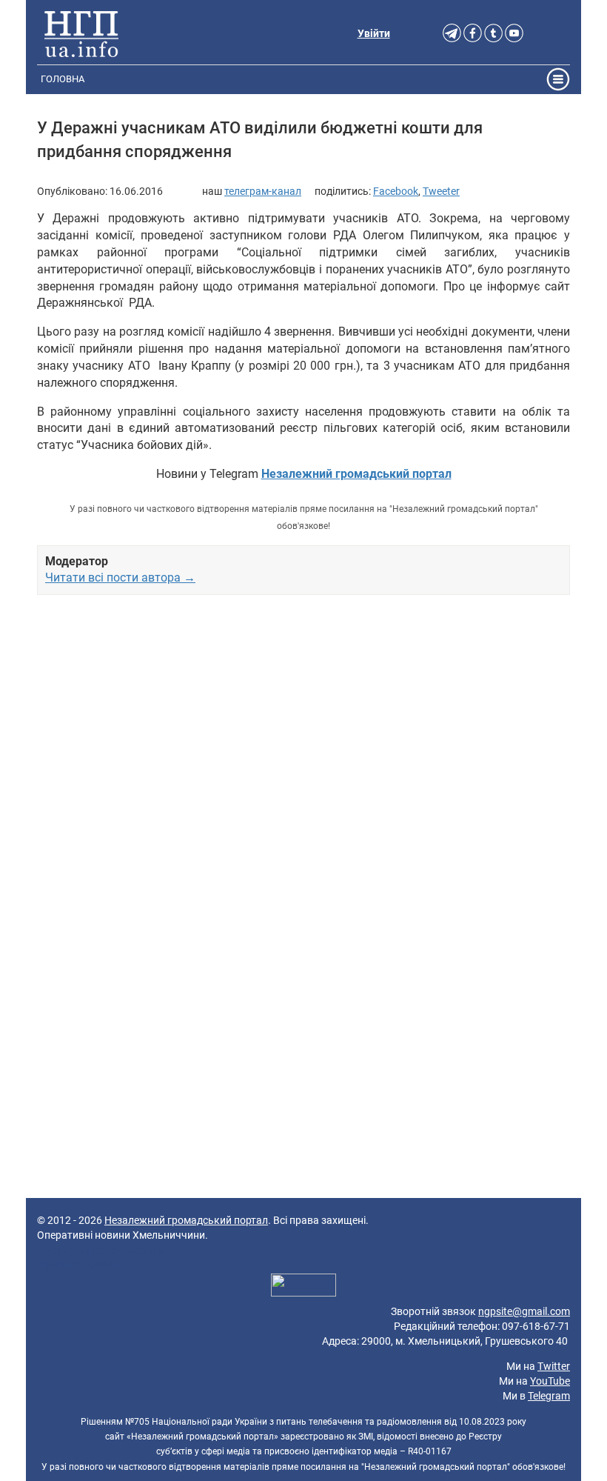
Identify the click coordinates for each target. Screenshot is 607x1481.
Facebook (395, 191)
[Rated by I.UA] (303, 1287)
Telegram (549, 1396)
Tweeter (441, 191)
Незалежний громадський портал (186, 1220)
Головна (62, 78)
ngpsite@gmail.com (524, 1311)
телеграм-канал (262, 191)
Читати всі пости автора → (120, 577)
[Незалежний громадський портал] (81, 33)
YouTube (550, 1381)
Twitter (553, 1366)
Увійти (374, 33)
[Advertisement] (303, 770)
